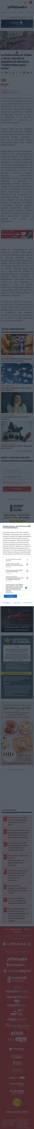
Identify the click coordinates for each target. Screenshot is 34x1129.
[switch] (26, 564)
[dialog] (17, 564)
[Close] (30, 526)
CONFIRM (10, 596)
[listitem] (17, 560)
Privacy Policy (28, 603)
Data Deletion (6, 603)
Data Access (17, 603)
